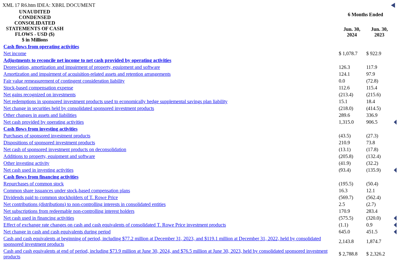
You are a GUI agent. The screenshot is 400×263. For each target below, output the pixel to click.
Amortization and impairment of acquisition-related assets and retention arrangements (87, 74)
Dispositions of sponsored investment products (49, 142)
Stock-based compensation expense (38, 87)
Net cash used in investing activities (38, 170)
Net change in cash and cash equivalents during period (57, 231)
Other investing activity (26, 163)
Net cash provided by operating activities (43, 122)
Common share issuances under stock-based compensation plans (66, 190)
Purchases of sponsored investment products (46, 135)
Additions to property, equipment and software (49, 156)
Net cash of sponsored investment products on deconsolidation (64, 149)
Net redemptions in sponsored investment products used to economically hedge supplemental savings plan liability (115, 101)
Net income (14, 53)
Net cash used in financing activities (38, 218)
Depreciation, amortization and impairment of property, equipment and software (81, 67)
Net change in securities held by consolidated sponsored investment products (78, 108)
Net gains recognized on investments (39, 94)
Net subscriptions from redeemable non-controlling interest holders (68, 211)
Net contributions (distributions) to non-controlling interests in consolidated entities (84, 204)
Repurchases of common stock (33, 183)
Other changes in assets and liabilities (40, 115)
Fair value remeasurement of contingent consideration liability (64, 81)
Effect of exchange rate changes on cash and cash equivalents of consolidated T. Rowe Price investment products (114, 224)
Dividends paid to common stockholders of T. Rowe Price (60, 197)
